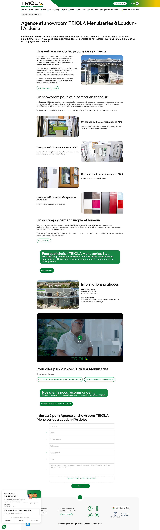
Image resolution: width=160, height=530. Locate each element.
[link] (115, 514)
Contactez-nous (120, 3)
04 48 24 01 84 (66, 514)
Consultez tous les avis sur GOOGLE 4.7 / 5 (80, 397)
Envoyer (81, 486)
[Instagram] (97, 508)
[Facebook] (90, 508)
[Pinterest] (97, 515)
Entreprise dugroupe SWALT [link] (125, 514)
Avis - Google (122, 508)
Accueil (25, 14)
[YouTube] (90, 515)
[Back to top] (80, 497)
